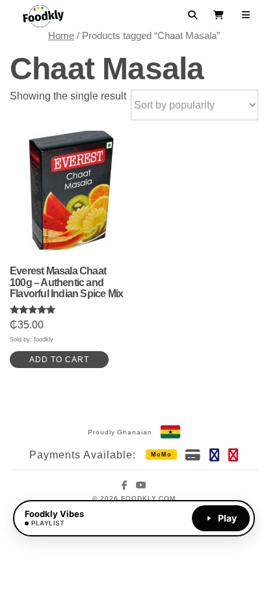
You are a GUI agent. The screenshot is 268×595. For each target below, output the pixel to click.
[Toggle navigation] (246, 15)
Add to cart (59, 359)
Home (61, 36)
